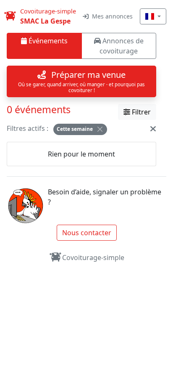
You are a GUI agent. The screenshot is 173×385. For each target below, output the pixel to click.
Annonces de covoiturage (122, 46)
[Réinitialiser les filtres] (153, 128)
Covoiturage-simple (93, 257)
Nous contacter (86, 232)
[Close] (100, 129)
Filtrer (140, 112)
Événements (47, 40)
